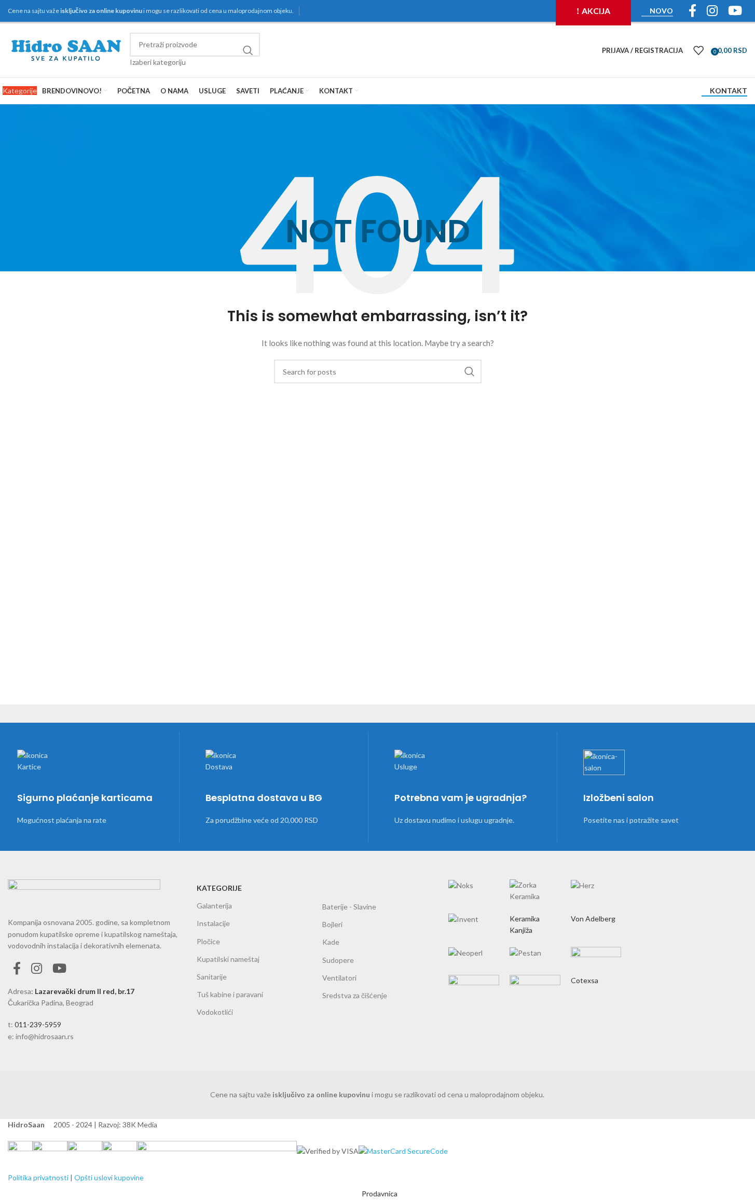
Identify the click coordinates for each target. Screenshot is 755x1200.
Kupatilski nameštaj (228, 959)
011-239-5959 (38, 1024)
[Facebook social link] (17, 969)
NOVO (661, 11)
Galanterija (214, 905)
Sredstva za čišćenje (354, 995)
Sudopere (338, 960)
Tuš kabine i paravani (230, 994)
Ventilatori (339, 977)
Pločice (208, 941)
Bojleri (332, 924)
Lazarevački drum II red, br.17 (84, 991)
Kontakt (728, 91)
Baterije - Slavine (349, 906)
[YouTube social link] (59, 969)
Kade (330, 941)
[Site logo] (66, 49)
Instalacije (213, 923)
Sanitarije (212, 976)
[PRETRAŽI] (248, 50)
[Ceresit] (535, 926)
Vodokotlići (215, 1012)
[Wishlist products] (698, 50)
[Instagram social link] (36, 969)
